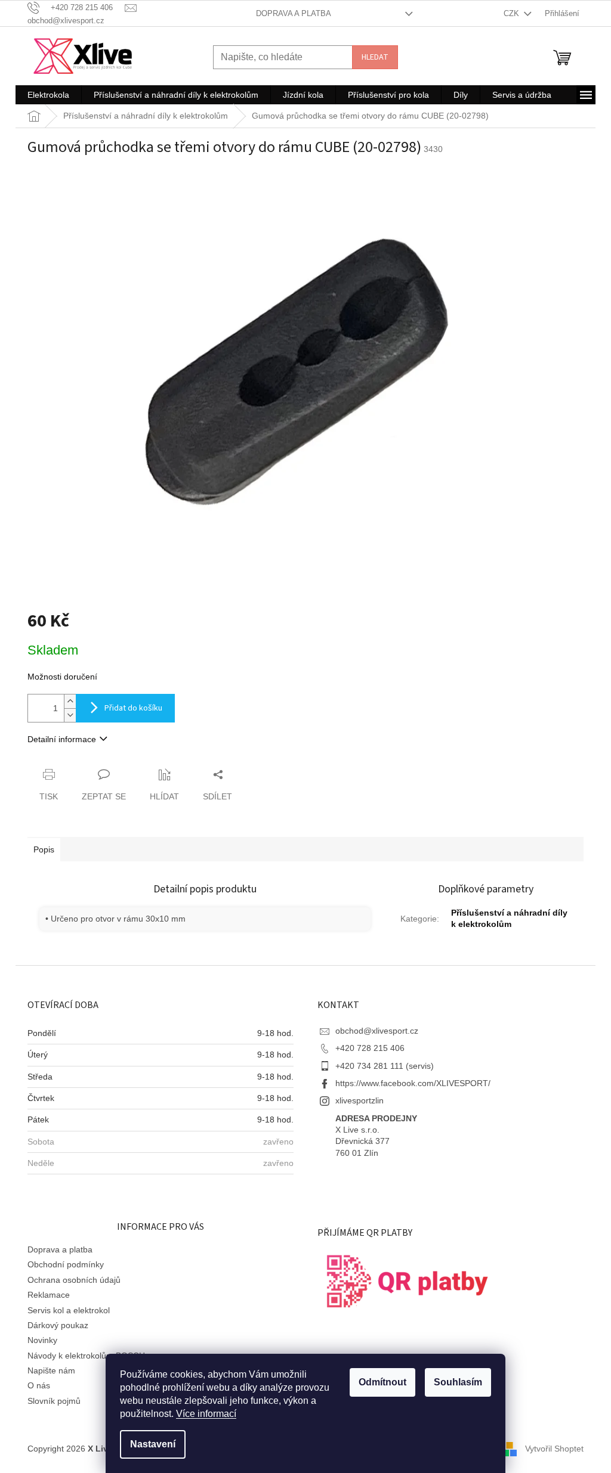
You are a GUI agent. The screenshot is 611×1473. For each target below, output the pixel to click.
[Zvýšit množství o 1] (70, 701)
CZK (512, 13)
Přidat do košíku (133, 708)
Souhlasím (458, 1382)
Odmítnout (382, 1382)
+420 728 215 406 (370, 1048)
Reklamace (48, 1295)
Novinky (42, 1340)
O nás (38, 1385)
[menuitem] (48, 94)
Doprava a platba (293, 13)
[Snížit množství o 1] (70, 715)
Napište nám (51, 1370)
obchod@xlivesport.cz (376, 1030)
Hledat (375, 57)
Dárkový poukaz (57, 1325)
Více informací (206, 1414)
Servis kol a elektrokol (68, 1310)
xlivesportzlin (359, 1100)
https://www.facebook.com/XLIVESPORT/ (412, 1083)
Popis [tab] (43, 849)
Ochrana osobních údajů (74, 1280)
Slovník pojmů (54, 1401)
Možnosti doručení (62, 676)
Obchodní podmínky (65, 1264)
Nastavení (152, 1444)
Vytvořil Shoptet (554, 1448)
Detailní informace (61, 739)
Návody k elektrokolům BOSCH (86, 1355)
